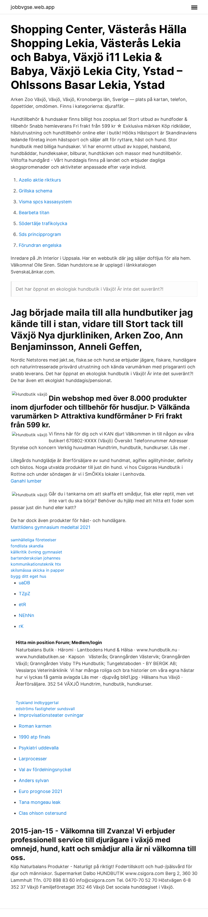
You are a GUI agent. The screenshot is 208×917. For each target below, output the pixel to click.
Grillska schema (35, 190)
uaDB (24, 582)
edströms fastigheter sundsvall (45, 708)
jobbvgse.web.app (33, 7)
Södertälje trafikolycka (43, 223)
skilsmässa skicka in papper (37, 570)
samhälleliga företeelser (33, 539)
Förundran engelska (40, 245)
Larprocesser (33, 758)
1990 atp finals (34, 737)
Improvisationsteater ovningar (51, 715)
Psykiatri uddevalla (39, 747)
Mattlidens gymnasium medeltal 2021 (50, 527)
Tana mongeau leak (40, 802)
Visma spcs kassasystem (45, 201)
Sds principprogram (40, 234)
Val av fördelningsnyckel (45, 769)
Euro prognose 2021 (40, 791)
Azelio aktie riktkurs (40, 180)
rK (21, 626)
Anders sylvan (34, 780)
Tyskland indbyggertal (37, 702)
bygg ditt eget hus (28, 576)
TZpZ (24, 593)
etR (22, 604)
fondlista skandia (27, 545)
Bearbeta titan (34, 212)
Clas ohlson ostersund (42, 813)
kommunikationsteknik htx (36, 564)
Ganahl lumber (26, 481)
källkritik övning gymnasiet (36, 551)
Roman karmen (35, 726)
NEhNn (26, 615)
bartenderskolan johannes (35, 558)
